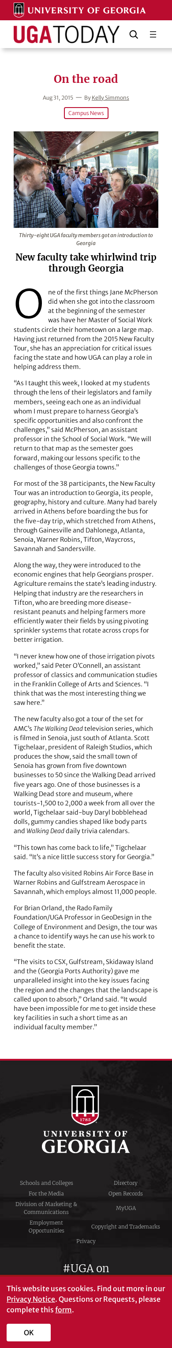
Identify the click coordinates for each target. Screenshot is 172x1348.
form (63, 1309)
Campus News (86, 113)
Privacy (86, 1241)
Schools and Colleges (46, 1183)
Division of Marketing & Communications (46, 1208)
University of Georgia (86, 1119)
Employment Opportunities (46, 1226)
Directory (126, 1183)
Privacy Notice (31, 1299)
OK (29, 1332)
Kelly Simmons (110, 97)
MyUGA (126, 1208)
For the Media (46, 1193)
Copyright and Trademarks (125, 1226)
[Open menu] (153, 34)
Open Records (125, 1193)
